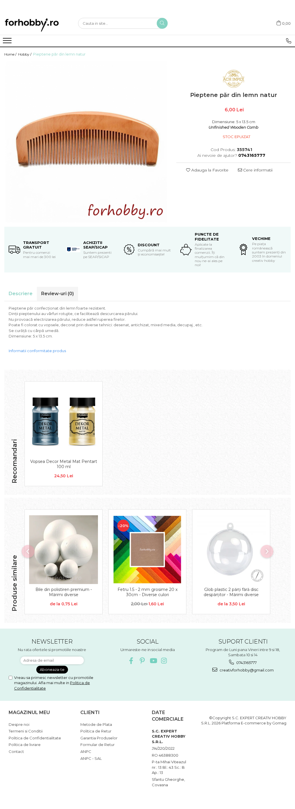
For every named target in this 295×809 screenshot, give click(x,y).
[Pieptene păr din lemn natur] (86, 141)
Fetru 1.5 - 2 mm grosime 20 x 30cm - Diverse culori (147, 592)
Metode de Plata (96, 724)
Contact (16, 751)
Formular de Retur (97, 744)
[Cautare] (162, 23)
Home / (10, 54)
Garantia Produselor (99, 738)
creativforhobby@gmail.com (246, 670)
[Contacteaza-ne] (288, 41)
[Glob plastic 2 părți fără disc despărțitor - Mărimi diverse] (231, 549)
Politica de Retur (95, 731)
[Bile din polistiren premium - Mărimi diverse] (63, 549)
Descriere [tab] (21, 293)
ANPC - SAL (91, 758)
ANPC (85, 751)
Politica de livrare (25, 744)
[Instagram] (164, 661)
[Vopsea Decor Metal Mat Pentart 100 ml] (63, 421)
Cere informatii (257, 170)
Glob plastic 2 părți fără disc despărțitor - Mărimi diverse (231, 592)
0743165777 (246, 662)
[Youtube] (153, 661)
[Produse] (8, 42)
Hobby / (25, 54)
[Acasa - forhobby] (36, 25)
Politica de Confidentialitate (35, 738)
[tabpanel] (86, 141)
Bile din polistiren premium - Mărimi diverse (63, 592)
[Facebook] (131, 661)
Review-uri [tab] (57, 293)
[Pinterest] (142, 661)
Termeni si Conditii (26, 731)
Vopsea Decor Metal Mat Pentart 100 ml (63, 464)
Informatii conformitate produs (37, 350)
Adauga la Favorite (209, 170)
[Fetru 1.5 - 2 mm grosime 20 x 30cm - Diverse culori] (147, 549)
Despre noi (19, 724)
